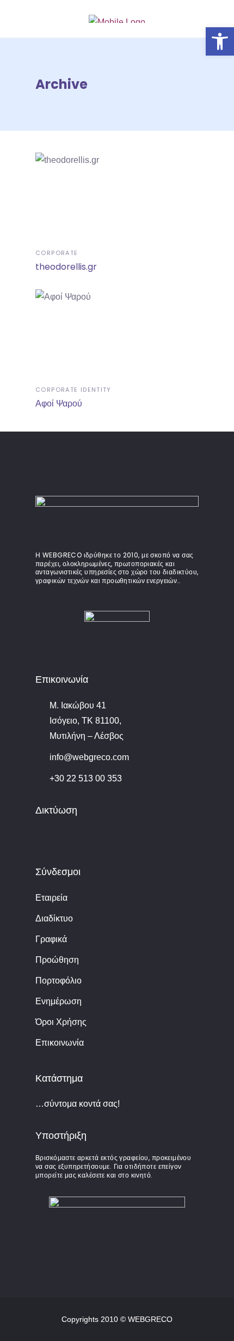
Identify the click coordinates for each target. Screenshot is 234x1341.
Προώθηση (57, 959)
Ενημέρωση (58, 1001)
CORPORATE (56, 252)
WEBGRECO (150, 1319)
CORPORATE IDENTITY (73, 389)
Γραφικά (51, 939)
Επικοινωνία (59, 1042)
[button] (220, 41)
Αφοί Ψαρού (58, 403)
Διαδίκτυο (54, 918)
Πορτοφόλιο (58, 980)
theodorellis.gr (66, 266)
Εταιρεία (51, 897)
